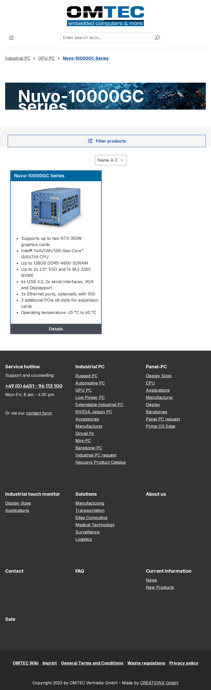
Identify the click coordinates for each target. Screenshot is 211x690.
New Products (160, 587)
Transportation (89, 510)
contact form (39, 413)
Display (153, 404)
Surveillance (87, 532)
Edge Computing (91, 517)
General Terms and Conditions (92, 663)
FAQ (79, 571)
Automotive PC (90, 383)
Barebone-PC (88, 447)
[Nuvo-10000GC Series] (56, 207)
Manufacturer (89, 426)
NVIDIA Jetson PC (93, 411)
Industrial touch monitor (32, 494)
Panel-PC (156, 366)
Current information (168, 571)
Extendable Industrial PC (99, 404)
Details (56, 328)
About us (156, 494)
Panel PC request (163, 419)
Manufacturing (89, 503)
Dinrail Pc (84, 433)
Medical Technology (95, 524)
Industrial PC (89, 366)
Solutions (86, 494)
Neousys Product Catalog (100, 462)
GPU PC (83, 390)
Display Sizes (159, 375)
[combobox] (105, 37)
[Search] (157, 37)
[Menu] (11, 37)
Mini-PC (83, 440)
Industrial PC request (95, 455)
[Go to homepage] (105, 16)
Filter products (110, 141)
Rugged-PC (86, 375)
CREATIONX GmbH (159, 682)
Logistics (83, 539)
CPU (150, 383)
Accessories (87, 419)
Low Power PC (90, 397)
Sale (10, 619)
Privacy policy (183, 663)
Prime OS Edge (160, 426)
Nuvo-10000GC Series (39, 175)
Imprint (49, 663)
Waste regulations (146, 663)
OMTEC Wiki (25, 663)
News (151, 580)
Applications (158, 390)
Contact (14, 571)
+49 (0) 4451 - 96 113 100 (34, 386)
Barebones (156, 411)
